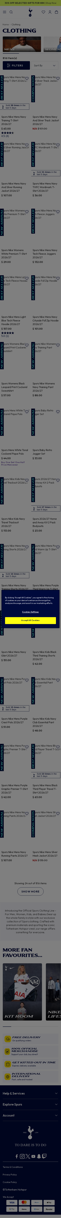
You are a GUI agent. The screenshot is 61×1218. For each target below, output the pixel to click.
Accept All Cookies (30, 620)
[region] (30, 609)
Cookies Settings (30, 612)
